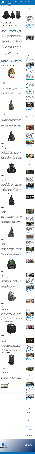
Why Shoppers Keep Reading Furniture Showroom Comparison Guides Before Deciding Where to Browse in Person (29, 52)
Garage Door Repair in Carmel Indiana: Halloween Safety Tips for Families (30, 175)
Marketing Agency (29, 429)
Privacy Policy (33, 452)
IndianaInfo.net (26, 448)
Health (27, 424)
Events (27, 418)
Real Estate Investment (30, 432)
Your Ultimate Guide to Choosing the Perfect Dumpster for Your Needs (30, 116)
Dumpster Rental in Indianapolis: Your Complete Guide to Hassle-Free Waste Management (30, 373)
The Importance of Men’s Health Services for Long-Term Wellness (30, 215)
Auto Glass (28, 412)
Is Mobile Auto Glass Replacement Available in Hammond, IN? (29, 67)
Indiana (27, 426)
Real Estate (28, 430)
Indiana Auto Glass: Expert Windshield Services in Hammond (29, 290)
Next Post (19, 390)
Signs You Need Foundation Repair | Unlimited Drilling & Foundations (29, 399)
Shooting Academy (29, 435)
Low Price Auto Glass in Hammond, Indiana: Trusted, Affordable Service (29, 387)
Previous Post (4, 390)
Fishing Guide (7, 23)
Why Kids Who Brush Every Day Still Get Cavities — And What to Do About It (30, 81)
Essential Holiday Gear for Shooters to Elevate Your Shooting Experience (29, 131)
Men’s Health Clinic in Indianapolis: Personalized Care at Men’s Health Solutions (30, 358)
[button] (13, 1)
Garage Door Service (29, 423)
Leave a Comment (3, 23)
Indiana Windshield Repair (29, 226)
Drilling (27, 415)
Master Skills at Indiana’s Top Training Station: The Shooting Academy (30, 200)
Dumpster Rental (29, 417)
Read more (27, 22)
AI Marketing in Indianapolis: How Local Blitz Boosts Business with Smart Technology (30, 330)
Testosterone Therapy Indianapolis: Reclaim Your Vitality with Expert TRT (29, 317)
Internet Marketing (29, 427)
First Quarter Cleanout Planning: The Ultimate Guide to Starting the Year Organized (30, 108)
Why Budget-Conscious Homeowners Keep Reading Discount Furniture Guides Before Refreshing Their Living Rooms (30, 13)
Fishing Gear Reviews (29, 420)
